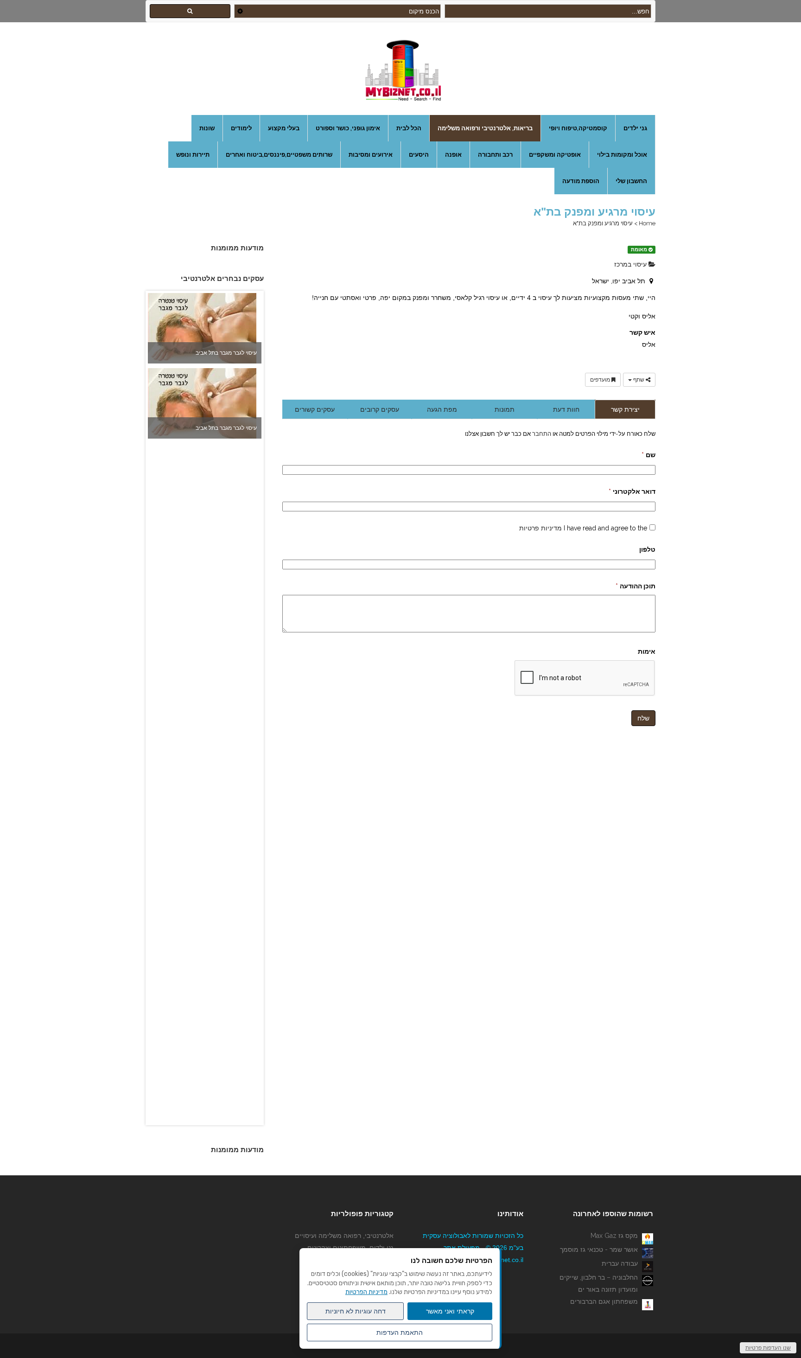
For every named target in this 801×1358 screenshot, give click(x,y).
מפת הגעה (442, 409)
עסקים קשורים (315, 409)
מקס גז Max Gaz (614, 1235)
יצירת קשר (625, 409)
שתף (639, 379)
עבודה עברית (620, 1263)
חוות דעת (566, 409)
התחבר (541, 433)
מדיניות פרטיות (540, 528)
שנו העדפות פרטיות (768, 1348)
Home (647, 223)
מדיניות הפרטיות (366, 1292)
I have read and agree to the (583, 528)
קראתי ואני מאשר (450, 1311)
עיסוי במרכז (631, 264)
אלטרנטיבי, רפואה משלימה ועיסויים (344, 1235)
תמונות (505, 409)
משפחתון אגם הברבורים (604, 1301)
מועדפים (600, 379)
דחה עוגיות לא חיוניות (355, 1311)
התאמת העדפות (399, 1332)
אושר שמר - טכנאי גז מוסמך (599, 1249)
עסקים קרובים (379, 409)
